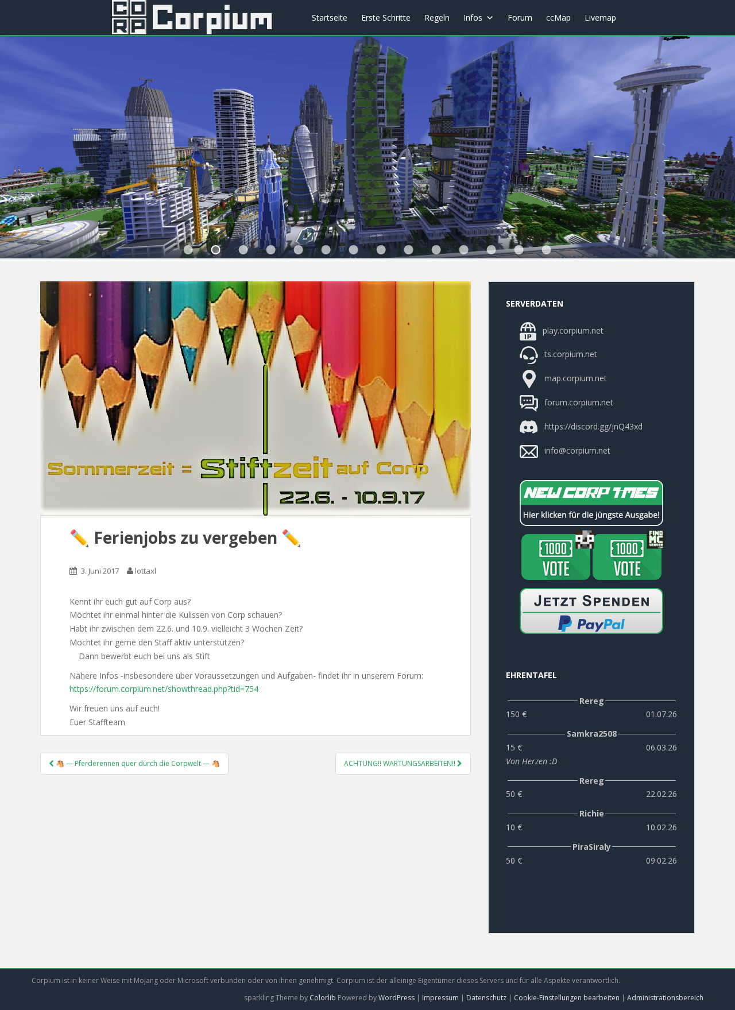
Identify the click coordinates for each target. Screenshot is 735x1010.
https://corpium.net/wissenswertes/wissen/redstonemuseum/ (408, 249)
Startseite (329, 17)
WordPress (396, 998)
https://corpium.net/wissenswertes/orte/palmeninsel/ (381, 249)
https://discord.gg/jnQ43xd (592, 426)
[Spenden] (591, 611)
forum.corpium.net (577, 402)
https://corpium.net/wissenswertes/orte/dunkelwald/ (243, 249)
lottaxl (145, 571)
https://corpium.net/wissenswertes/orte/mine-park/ (353, 249)
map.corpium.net (574, 378)
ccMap (558, 17)
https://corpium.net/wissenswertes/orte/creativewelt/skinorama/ (436, 249)
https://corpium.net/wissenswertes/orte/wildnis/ (298, 249)
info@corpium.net (577, 450)
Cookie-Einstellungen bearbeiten (567, 998)
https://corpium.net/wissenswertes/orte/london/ (326, 249)
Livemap (600, 17)
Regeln (437, 17)
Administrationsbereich (665, 998)
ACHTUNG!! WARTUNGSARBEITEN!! (400, 763)
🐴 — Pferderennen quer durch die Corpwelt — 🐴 (137, 763)
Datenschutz (486, 998)
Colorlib (323, 998)
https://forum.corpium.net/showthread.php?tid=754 (163, 688)
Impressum (440, 998)
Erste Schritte (386, 17)
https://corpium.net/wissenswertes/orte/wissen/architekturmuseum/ (188, 249)
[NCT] (591, 503)
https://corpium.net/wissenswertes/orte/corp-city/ (215, 249)
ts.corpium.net (569, 354)
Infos (472, 17)
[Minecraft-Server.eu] (555, 557)
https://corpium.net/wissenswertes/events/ (271, 249)
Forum (520, 17)
